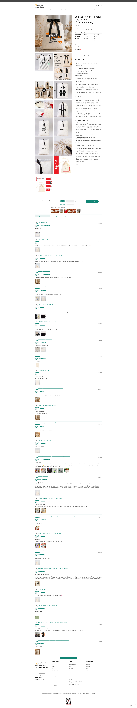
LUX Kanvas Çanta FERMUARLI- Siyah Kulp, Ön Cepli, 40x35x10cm (53, 568)
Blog (53, 668)
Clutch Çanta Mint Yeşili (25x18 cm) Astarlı (47, 605)
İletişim (70, 666)
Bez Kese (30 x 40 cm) (43, 286)
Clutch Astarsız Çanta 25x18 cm (45, 339)
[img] (44, 200)
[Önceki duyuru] (35, 1)
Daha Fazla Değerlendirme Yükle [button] (68, 658)
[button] (96, 6)
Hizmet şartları (79, 693)
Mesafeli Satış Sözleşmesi (57, 677)
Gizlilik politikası (66, 693)
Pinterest (87, 670)
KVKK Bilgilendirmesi (56, 676)
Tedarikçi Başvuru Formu (57, 681)
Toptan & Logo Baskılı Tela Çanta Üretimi (75, 682)
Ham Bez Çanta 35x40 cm (44, 271)
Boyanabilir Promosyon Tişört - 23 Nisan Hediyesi (49, 533)
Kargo (81, 29)
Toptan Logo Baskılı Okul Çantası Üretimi (75, 678)
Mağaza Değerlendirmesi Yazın (92, 201)
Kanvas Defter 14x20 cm (43, 370)
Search (53, 664)
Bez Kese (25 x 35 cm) (43, 476)
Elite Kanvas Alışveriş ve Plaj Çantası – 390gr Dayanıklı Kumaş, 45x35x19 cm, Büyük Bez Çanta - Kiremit (61, 516)
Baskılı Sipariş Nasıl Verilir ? (74, 672)
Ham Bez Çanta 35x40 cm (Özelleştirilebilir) (48, 405)
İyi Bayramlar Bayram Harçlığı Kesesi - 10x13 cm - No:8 (50, 255)
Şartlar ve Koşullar (55, 672)
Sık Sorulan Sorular (72, 664)
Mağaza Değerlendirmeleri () (58, 216)
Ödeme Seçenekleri (73, 670)
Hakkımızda (71, 668)
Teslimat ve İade (55, 670)
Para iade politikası (73, 693)
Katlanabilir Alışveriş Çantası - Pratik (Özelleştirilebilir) (50, 422)
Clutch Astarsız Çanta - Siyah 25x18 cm (47, 304)
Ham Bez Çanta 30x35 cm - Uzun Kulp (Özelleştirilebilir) (50, 388)
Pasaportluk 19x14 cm (43, 354)
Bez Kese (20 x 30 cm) (43, 550)
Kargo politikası (86, 693)
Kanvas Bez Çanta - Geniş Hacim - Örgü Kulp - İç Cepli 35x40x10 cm (53, 640)
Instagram (88, 664)
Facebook (88, 666)
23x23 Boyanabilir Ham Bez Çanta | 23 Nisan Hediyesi (50, 498)
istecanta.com (47, 693)
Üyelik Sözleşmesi (55, 683)
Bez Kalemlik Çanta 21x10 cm (44, 222)
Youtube (87, 668)
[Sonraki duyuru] (102, 1)
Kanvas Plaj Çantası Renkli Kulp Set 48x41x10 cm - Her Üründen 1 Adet (54, 456)
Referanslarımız (72, 676)
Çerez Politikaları (55, 685)
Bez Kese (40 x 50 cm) (43, 239)
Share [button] (77, 164)
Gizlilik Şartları (54, 674)
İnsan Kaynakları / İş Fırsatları (57, 679)
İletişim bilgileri (92, 693)
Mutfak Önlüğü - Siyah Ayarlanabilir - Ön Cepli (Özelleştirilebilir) (52, 622)
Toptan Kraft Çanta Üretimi (74, 684)
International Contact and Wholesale (76, 674)
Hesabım (53, 666)
